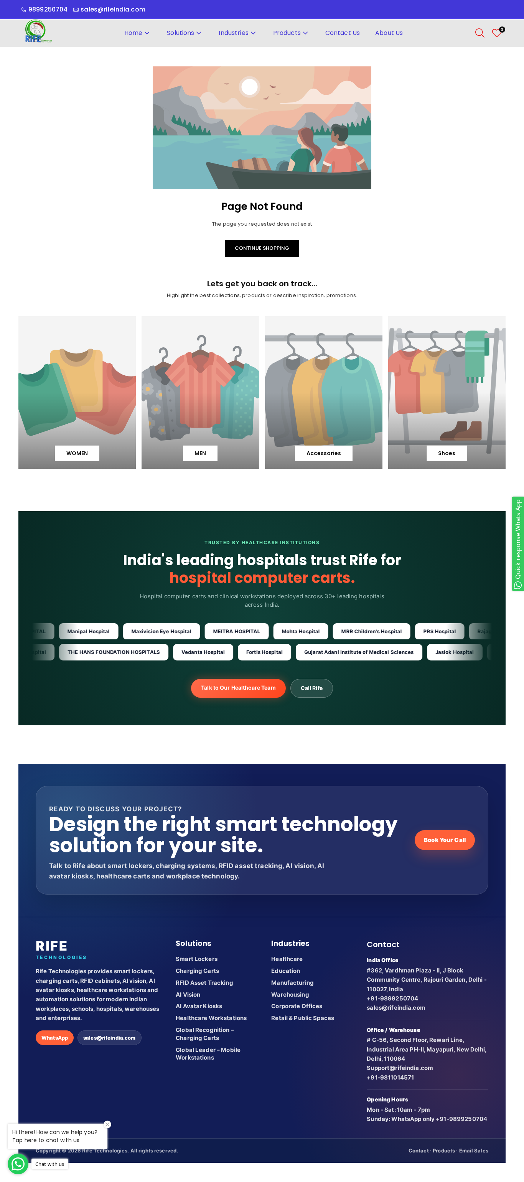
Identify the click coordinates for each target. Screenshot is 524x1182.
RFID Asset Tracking (204, 982)
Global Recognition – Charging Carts (205, 1034)
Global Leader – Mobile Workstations (208, 1053)
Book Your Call (445, 840)
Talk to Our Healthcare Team (238, 687)
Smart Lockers (197, 958)
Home (133, 32)
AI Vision (188, 994)
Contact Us (342, 32)
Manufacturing (292, 982)
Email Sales (473, 1150)
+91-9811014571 (390, 1077)
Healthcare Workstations (211, 1018)
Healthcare (287, 958)
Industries (233, 32)
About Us (389, 32)
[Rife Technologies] (38, 32)
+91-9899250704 (392, 998)
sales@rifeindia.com (109, 1038)
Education (285, 970)
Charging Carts (197, 970)
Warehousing (290, 994)
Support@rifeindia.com (400, 1067)
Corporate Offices (296, 1006)
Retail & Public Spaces (302, 1018)
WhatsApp (54, 1038)
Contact (419, 1150)
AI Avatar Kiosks (199, 1006)
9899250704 (48, 9)
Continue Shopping (262, 248)
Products (287, 32)
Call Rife (312, 688)
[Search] (479, 33)
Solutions (180, 32)
